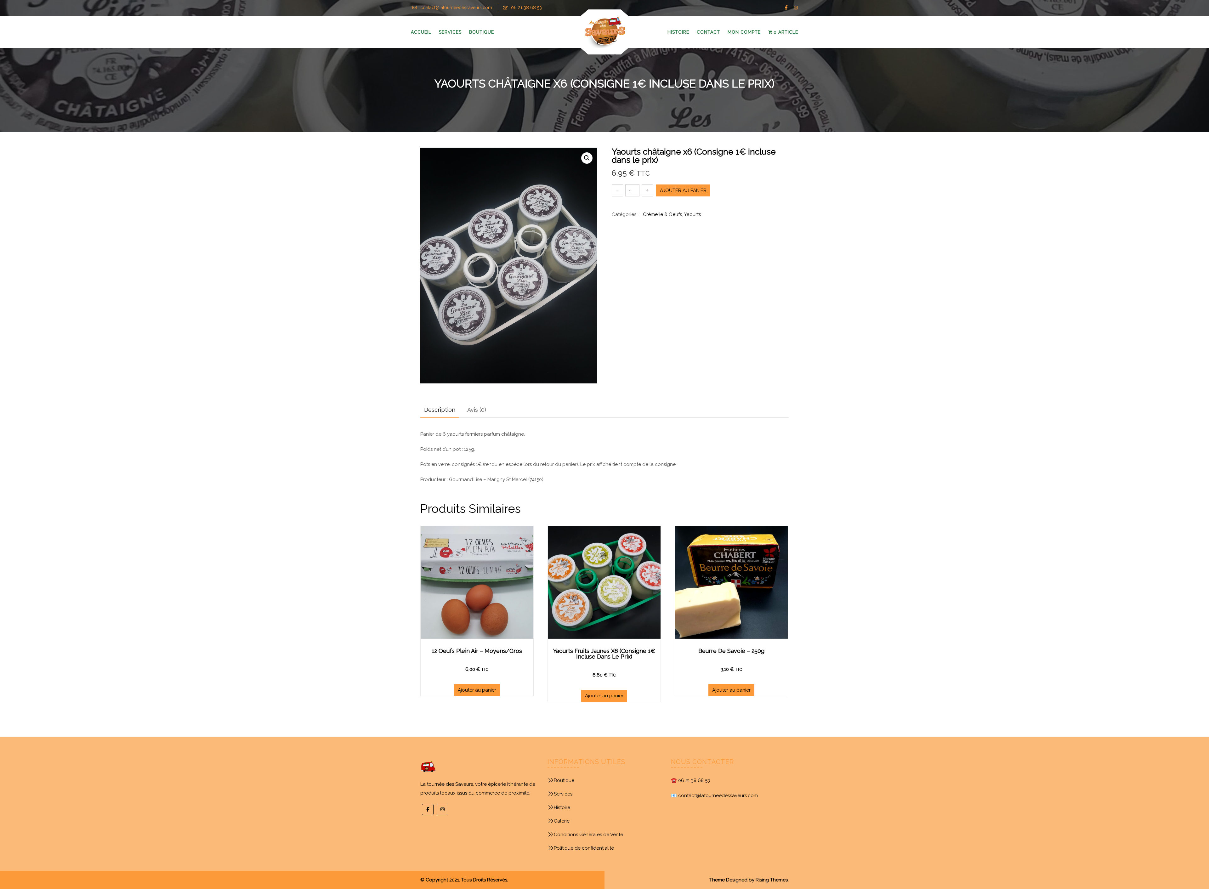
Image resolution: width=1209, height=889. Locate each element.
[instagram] (796, 8)
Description (439, 409)
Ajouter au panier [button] (477, 690)
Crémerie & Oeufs (662, 214)
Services (563, 794)
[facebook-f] (786, 8)
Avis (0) (476, 409)
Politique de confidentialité (584, 848)
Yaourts (692, 214)
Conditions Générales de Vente (588, 834)
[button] (587, 158)
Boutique (564, 780)
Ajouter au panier (683, 190)
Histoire (562, 807)
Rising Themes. (772, 880)
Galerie (562, 821)
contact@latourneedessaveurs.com (456, 7)
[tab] (439, 409)
